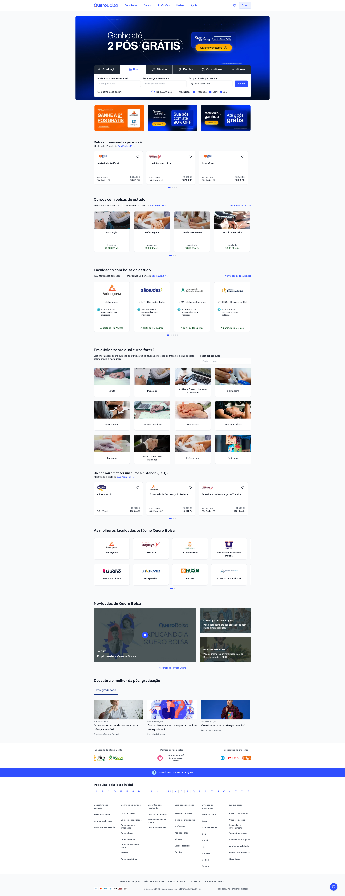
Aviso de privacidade (154, 881)
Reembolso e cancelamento (235, 826)
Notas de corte (209, 814)
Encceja (205, 866)
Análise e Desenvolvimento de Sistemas (193, 391)
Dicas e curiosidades (185, 820)
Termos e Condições (130, 881)
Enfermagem (192, 458)
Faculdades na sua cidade (157, 821)
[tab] (169, 187)
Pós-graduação (106, 690)
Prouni (205, 840)
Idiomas (178, 839)
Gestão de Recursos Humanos (152, 458)
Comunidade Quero (157, 827)
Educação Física (233, 424)
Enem (204, 821)
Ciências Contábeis (152, 424)
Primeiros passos (237, 820)
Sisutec (205, 860)
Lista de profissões (103, 821)
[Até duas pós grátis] (172, 58)
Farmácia (112, 458)
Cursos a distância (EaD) (130, 846)
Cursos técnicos (129, 839)
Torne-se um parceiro (214, 881)
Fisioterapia (193, 424)
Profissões (180, 826)
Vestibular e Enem (183, 813)
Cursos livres (127, 833)
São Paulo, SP (125, 146)
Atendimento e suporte (239, 839)
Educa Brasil (234, 859)
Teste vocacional (102, 814)
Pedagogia (233, 458)
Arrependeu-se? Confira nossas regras (176, 758)
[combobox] (119, 84)
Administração (112, 424)
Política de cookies (177, 881)
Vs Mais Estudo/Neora (239, 852)
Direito (112, 391)
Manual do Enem (209, 827)
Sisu (204, 834)
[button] (333, 887)
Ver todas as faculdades (238, 275)
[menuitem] (131, 5)
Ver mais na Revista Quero (172, 667)
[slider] (153, 91)
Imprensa (195, 881)
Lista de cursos (128, 813)
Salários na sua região (104, 827)
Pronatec (206, 853)
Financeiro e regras (238, 833)
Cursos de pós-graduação (128, 826)
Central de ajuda (184, 772)
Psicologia (152, 391)
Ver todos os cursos (240, 205)
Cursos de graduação (131, 820)
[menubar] (161, 5)
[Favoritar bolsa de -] (138, 157)
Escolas (124, 852)
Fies (204, 847)
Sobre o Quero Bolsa (238, 813)
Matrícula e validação (239, 846)
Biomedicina (233, 391)
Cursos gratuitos (129, 859)
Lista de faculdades (157, 814)
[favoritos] (234, 5)
